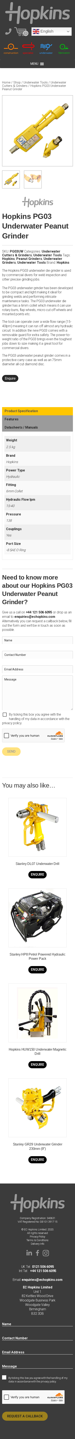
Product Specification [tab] (21, 411)
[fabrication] (64, 48)
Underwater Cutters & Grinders (31, 253)
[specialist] (29, 48)
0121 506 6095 (43, 1267)
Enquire (10, 378)
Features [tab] (12, 419)
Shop (17, 82)
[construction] (11, 48)
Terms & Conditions (37, 1240)
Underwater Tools (36, 82)
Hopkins (8, 259)
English (46, 31)
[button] (29, 1253)
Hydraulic (13, 477)
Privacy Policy (37, 1236)
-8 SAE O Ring (16, 550)
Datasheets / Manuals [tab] (21, 427)
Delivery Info (37, 1243)
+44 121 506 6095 (42, 1271)
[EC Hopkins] (37, 13)
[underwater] (46, 48)
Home (6, 82)
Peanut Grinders (29, 259)
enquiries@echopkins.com (34, 617)
